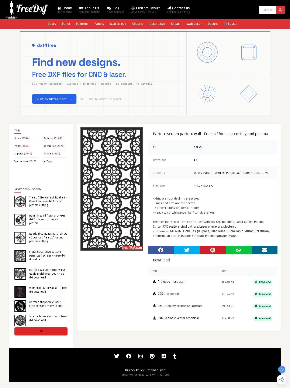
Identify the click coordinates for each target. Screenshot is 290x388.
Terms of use (156, 370)
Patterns (82, 24)
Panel (66, 24)
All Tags (48, 161)
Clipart (176, 24)
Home (64, 10)
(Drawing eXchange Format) (180, 306)
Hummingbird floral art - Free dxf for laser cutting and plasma (47, 219)
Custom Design (145, 10)
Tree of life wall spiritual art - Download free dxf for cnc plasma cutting (47, 201)
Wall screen (118, 24)
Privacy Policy (134, 370)
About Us (89, 10)
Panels (99, 24)
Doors (52, 24)
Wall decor (194, 24)
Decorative (157, 24)
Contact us (178, 10)
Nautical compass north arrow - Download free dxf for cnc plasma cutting (48, 237)
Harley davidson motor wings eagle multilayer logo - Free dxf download (47, 273)
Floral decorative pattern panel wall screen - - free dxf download (47, 255)
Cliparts (137, 24)
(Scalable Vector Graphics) (178, 318)
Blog (115, 10)
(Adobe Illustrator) (172, 282)
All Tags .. (230, 24)
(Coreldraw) (169, 294)
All (41, 331)
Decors (213, 24)
